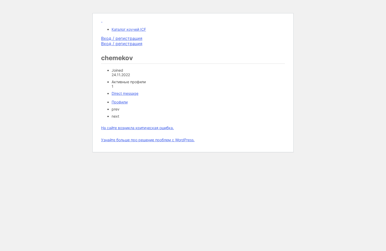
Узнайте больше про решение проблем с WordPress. (148, 140)
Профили (120, 102)
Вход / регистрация (121, 38)
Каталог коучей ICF (129, 29)
